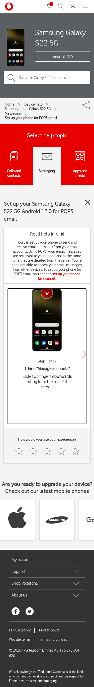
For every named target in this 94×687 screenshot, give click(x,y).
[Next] (84, 354)
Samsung (12, 109)
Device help (33, 104)
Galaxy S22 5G (40, 109)
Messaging (13, 113)
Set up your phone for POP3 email (31, 118)
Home (10, 104)
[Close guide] (87, 202)
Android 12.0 (63, 57)
